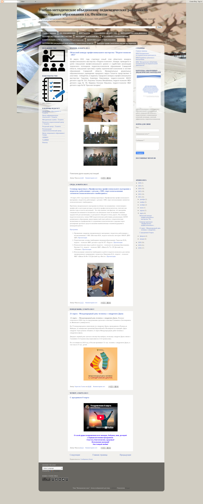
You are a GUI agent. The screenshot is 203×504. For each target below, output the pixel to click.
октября (142, 205)
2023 (140, 191)
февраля (142, 236)
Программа (74, 229)
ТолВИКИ (45, 140)
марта (142, 213)
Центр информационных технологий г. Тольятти (50, 116)
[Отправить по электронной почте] (102, 178)
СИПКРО (45, 137)
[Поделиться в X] (106, 178)
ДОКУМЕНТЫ (84, 33)
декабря (142, 199)
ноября (142, 202)
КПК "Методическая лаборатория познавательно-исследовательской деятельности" (147, 63)
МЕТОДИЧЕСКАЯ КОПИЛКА (87, 36)
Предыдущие (125, 455)
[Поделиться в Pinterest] (110, 178)
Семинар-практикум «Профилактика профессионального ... (147, 223)
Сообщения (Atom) (87, 459)
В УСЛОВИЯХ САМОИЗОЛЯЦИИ (115, 36)
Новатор (45, 142)
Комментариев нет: (91, 178)
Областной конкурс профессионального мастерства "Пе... (146, 217)
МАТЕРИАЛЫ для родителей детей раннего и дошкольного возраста (67, 43)
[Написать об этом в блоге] (104, 178)
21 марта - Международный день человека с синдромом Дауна (96, 314)
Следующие (75, 455)
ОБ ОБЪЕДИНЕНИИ (67, 33)
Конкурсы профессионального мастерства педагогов (116, 43)
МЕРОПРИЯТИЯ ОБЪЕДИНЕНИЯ (134, 33)
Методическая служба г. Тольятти (53, 119)
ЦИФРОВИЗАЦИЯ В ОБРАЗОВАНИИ (101, 40)
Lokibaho (113, 488)
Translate (57, 471)
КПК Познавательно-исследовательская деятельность (146, 54)
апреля (142, 210)
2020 (140, 242)
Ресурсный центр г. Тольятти (51, 126)
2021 (140, 197)
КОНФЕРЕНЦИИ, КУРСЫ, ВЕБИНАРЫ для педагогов (62, 40)
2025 (140, 186)
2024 (140, 188)
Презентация (82, 238)
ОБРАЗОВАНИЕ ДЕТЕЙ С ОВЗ (105, 33)
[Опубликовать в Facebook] (108, 178)
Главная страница (49, 33)
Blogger (127, 488)
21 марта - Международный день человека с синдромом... (149, 229)
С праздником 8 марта (79, 397)
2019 (140, 245)
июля (142, 208)
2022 (140, 194)
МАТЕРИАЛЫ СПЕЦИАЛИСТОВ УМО (57, 36)
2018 (140, 248)
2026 (140, 183)
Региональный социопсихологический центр (51, 129)
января (142, 239)
